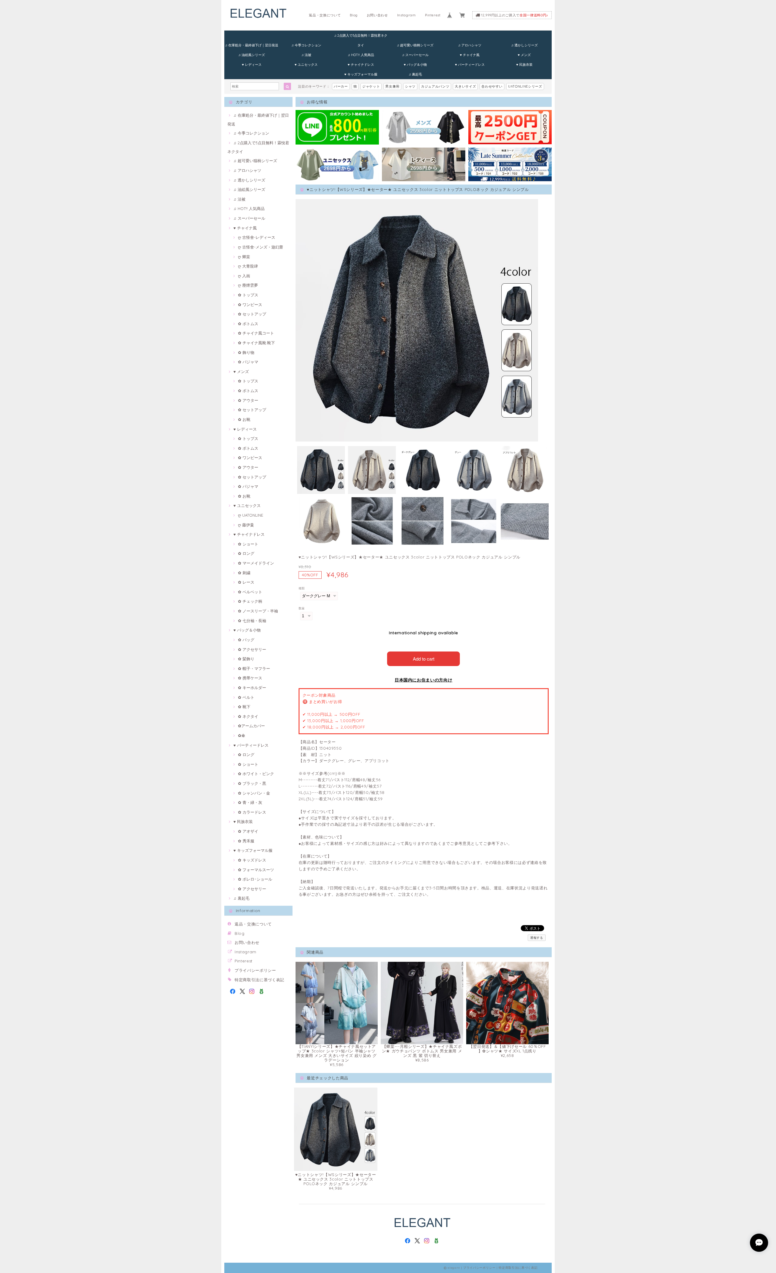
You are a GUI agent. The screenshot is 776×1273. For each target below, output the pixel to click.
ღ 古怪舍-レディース (256, 237)
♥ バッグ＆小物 (415, 64)
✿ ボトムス (248, 323)
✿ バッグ (246, 639)
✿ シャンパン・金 (254, 793)
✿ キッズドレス (252, 860)
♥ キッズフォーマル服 (360, 74)
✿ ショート (248, 544)
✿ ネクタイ (248, 716)
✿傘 (241, 735)
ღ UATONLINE (250, 515)
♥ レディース (252, 64)
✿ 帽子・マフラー (254, 668)
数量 (302, 608)
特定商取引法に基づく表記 (259, 979)
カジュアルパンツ (435, 86)
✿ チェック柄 (250, 601)
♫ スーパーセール (415, 55)
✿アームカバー (251, 725)
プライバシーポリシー (255, 970)
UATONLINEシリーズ (525, 86)
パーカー (341, 86)
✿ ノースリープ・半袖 (258, 610)
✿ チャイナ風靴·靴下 (256, 342)
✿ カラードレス (252, 812)
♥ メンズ (524, 55)
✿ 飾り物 (246, 352)
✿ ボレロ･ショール (255, 879)
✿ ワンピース (250, 304)
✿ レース (246, 582)
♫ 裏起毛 (415, 74)
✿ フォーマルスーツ (256, 869)
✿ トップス (248, 294)
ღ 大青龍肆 (248, 266)
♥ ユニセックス (306, 64)
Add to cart (423, 658)
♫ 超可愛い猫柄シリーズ (415, 45)
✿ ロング (246, 553)
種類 (302, 588)
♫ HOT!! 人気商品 (361, 55)
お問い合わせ (377, 15)
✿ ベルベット (250, 591)
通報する (536, 938)
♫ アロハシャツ (469, 45)
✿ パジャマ (248, 361)
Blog (354, 15)
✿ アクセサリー (252, 649)
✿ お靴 (244, 419)
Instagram (406, 15)
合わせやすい (492, 86)
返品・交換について (325, 15)
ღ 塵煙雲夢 (248, 285)
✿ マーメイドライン (256, 563)
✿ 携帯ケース (250, 677)
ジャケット (371, 86)
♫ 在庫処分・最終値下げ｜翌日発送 (251, 45)
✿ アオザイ (248, 831)
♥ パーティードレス (470, 64)
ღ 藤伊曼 (246, 524)
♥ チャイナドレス (361, 64)
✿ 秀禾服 (246, 840)
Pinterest (433, 15)
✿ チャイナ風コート (256, 333)
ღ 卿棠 (244, 256)
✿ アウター (248, 400)
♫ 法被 (306, 55)
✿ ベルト (246, 697)
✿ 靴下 (244, 706)
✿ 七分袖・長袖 (252, 620)
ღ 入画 (244, 275)
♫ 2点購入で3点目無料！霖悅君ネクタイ (360, 36)
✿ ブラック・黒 (252, 783)
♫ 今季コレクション (306, 45)
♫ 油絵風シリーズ (251, 55)
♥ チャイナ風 (470, 55)
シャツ (410, 86)
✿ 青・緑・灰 (250, 802)
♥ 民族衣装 (524, 64)
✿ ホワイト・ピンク (256, 773)
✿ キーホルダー (252, 687)
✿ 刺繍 (244, 572)
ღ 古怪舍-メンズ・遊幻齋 (260, 247)
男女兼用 (392, 86)
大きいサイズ (465, 86)
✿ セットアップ (252, 314)
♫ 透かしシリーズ (524, 45)
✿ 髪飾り (246, 658)
